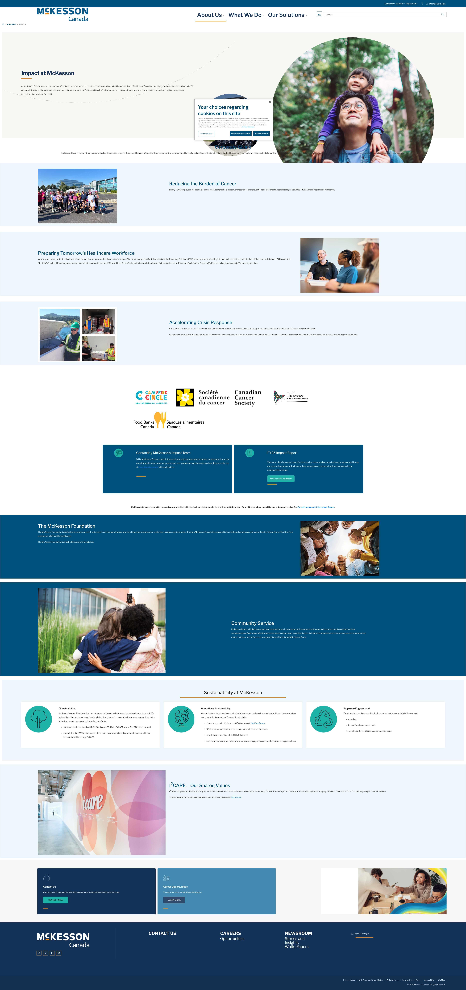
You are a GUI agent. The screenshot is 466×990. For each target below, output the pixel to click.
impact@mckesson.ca (148, 467)
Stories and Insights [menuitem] (295, 941)
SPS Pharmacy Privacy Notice (371, 980)
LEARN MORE (174, 900)
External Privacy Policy (411, 980)
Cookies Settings (206, 133)
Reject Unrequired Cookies (240, 133)
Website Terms (392, 980)
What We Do (245, 14)
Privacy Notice (349, 980)
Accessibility (429, 980)
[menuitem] (390, 4)
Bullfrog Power (258, 723)
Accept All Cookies (261, 133)
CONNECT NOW (55, 900)
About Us (210, 14)
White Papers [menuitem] (297, 947)
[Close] (270, 102)
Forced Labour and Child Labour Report (316, 507)
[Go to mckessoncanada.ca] (62, 14)
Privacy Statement (248, 127)
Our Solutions (287, 14)
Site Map (441, 980)
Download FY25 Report (281, 479)
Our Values (236, 797)
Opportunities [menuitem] (232, 939)
